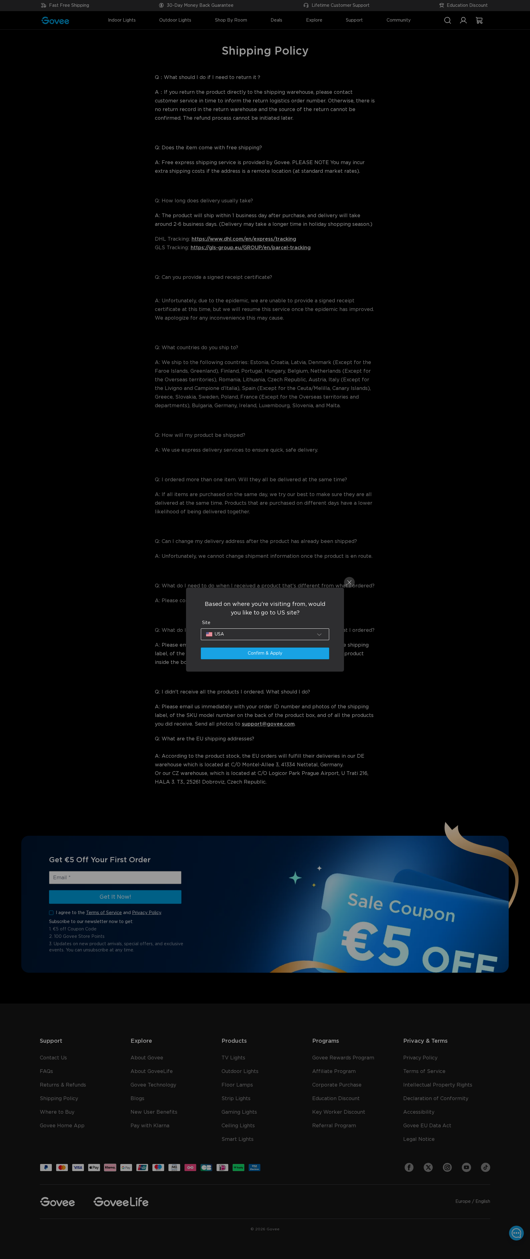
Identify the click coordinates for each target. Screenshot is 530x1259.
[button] (265, 634)
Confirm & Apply (265, 653)
